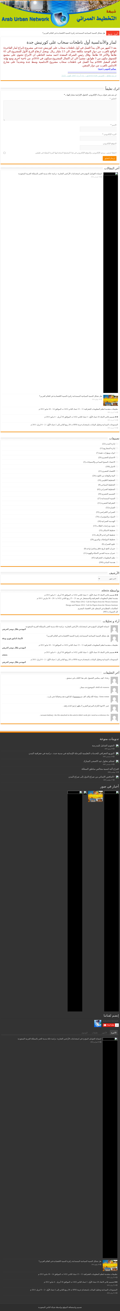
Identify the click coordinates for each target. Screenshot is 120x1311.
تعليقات (95, 1033)
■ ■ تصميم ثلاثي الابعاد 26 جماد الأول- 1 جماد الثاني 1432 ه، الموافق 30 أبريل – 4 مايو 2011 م (81, 417)
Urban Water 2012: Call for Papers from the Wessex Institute (94, 602)
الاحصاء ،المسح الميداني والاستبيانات (100, 462)
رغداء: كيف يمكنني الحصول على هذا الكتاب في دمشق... (87, 678)
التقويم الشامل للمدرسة (103, 745)
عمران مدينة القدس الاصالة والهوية (101, 553)
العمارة (112, 507)
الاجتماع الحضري (108, 457)
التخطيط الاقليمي (108, 480)
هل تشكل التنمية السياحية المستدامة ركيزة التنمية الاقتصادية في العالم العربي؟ (73, 33)
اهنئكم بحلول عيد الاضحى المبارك (98, 761)
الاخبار (112, 466)
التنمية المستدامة (108, 498)
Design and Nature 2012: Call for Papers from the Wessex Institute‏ (92, 605)
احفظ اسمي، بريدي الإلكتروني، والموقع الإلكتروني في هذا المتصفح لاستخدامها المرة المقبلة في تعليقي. (75, 153)
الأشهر (104, 1033)
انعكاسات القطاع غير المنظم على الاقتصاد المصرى (98, 608)
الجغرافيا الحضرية (108, 503)
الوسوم (85, 1033)
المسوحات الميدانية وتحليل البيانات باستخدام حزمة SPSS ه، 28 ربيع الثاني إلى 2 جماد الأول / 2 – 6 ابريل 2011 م (74, 425)
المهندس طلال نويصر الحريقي (14, 629)
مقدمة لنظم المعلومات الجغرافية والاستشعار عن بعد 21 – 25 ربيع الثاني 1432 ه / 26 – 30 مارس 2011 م (77, 598)
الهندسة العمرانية (108, 521)
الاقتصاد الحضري (108, 471)
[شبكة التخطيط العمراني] (60, 14)
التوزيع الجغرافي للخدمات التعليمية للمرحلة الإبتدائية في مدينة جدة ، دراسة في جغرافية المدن (71, 753)
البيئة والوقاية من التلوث (105, 476)
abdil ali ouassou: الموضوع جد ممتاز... (94, 687)
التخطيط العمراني (108, 489)
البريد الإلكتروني (109, 134)
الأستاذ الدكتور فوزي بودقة (12, 638)
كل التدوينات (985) (110, 612)
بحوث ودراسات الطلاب (106, 526)
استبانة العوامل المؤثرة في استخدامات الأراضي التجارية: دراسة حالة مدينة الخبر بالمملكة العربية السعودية (60, 173)
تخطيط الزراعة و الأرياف (105, 535)
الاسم (113, 125)
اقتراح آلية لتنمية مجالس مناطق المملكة (100, 769)
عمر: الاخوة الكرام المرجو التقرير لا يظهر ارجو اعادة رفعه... (85, 706)
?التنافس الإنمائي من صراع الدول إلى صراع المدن (91, 776)
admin (4, 655)
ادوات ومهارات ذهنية (107, 453)
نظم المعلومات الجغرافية (105, 558)
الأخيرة (113, 1033)
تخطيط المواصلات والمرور (104, 539)
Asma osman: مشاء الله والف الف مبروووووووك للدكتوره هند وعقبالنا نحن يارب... (77, 696)
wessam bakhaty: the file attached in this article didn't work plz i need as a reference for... (74, 715)
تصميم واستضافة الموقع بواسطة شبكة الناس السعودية (60, 1307)
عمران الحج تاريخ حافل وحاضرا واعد (101, 548)
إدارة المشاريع (109, 448)
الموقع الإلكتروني (109, 143)
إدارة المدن (110, 444)
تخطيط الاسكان (109, 530)
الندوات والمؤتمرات (107, 517)
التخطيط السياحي (108, 485)
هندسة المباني (109, 562)
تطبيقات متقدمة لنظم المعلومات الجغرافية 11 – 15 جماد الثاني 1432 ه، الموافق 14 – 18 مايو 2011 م (78, 409)
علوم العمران (109, 544)
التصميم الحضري (108, 494)
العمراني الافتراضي (107, 512)
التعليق (113, 98)
